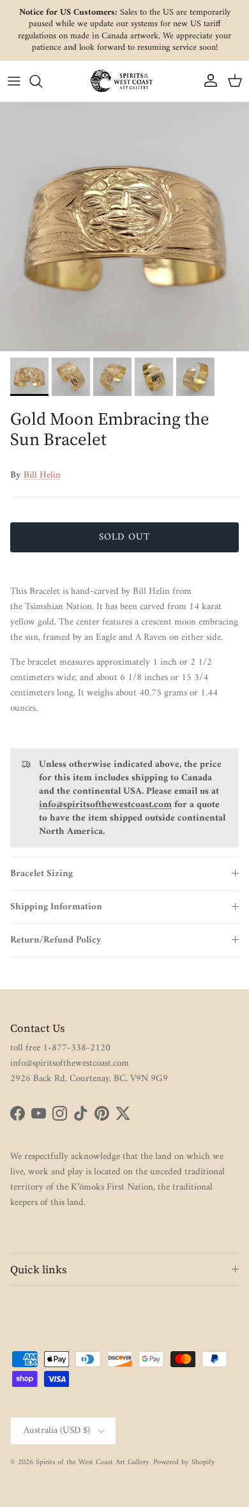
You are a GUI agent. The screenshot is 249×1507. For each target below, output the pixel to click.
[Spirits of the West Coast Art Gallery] (124, 81)
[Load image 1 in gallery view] (124, 226)
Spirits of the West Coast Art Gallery (92, 1462)
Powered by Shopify (184, 1462)
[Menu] (14, 81)
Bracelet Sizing (41, 873)
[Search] (42, 81)
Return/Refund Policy (56, 940)
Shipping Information (56, 907)
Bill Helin (42, 475)
